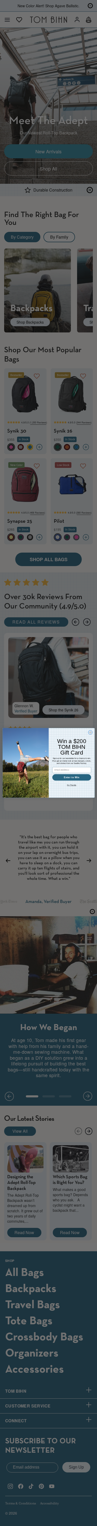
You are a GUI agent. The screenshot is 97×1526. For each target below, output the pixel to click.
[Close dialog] (90, 732)
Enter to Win (71, 777)
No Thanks (71, 785)
